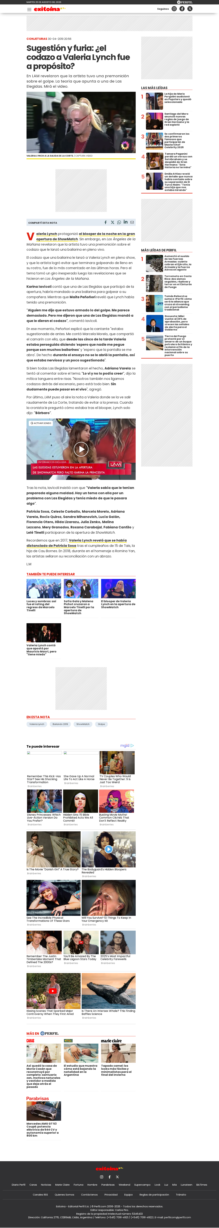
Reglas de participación (154, 1194)
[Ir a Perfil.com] (184, 3)
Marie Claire (62, 1184)
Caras (33, 1184)
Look (157, 1184)
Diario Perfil (18, 1184)
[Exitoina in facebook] (182, 8)
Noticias (46, 1184)
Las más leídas (154, 88)
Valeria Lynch (36, 724)
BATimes (201, 1184)
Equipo (128, 1194)
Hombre (92, 1184)
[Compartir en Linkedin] (125, 222)
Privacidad (111, 1194)
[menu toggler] (29, 9)
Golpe (101, 724)
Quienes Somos (64, 1194)
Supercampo (142, 1184)
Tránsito (181, 1194)
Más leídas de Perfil (159, 250)
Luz (166, 1184)
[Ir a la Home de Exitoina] (50, 9)
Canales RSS (40, 1194)
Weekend (124, 1184)
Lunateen (186, 1184)
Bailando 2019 (60, 724)
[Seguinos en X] (189, 8)
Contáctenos (89, 1194)
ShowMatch (82, 724)
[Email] (132, 222)
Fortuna (78, 1184)
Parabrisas (108, 1184)
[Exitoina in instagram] (174, 8)
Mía (174, 1184)
